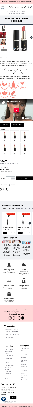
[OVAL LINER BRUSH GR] (24, 219)
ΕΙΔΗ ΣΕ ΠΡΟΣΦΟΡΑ (8, 208)
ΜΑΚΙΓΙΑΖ (12, 12)
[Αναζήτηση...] (28, 7)
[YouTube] (23, 318)
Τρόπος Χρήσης (17, 125)
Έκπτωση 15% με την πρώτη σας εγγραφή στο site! (16, 2)
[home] (7, 11)
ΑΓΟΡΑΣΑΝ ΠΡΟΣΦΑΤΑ (23, 208)
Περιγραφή (3, 57)
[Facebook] (14, 318)
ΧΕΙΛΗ (18, 12)
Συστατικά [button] (5, 125)
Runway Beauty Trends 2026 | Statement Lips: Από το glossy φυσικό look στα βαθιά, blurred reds (14, 250)
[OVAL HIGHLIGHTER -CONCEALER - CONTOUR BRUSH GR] (9, 219)
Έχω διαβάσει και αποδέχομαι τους (8, 402)
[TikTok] (19, 318)
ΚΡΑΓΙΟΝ (24, 12)
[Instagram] (2, 189)
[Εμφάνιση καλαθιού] (31, 7)
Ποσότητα (2, 178)
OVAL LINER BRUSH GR (24, 227)
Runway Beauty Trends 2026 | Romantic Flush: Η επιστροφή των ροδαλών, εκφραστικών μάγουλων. (24, 250)
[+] (13, 177)
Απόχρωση (2, 129)
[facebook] (6, 189)
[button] (8, 37)
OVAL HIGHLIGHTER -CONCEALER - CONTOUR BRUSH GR (9, 227)
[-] (13, 179)
